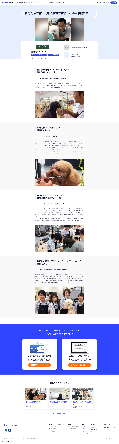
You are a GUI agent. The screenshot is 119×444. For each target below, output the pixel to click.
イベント (63, 2)
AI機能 (69, 429)
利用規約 (5, 438)
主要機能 (28, 2)
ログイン (99, 2)
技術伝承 (84, 429)
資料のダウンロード (109, 427)
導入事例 (58, 2)
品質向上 (84, 426)
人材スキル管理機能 (72, 428)
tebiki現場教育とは (20, 2)
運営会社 (30, 438)
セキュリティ (45, 2)
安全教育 (84, 428)
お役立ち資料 (53, 431)
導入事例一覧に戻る (58, 413)
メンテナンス (85, 433)
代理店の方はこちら (23, 438)
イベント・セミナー (96, 431)
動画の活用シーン (54, 428)
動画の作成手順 (54, 429)
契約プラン (51, 2)
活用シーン (36, 2)
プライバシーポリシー (13, 438)
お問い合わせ (106, 2)
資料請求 (114, 2)
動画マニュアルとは (54, 426)
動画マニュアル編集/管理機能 (73, 426)
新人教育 (84, 431)
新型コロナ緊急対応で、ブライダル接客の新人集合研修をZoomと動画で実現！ (82, 403)
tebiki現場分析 (36, 438)
